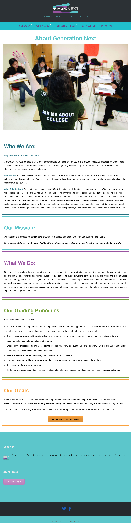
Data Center (88, 26)
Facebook (47, 16)
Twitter (59, 16)
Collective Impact (65, 26)
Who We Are (42, 26)
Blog (69, 16)
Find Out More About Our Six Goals (65, 419)
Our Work (24, 26)
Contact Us (105, 26)
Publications (82, 16)
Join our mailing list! (14, 482)
